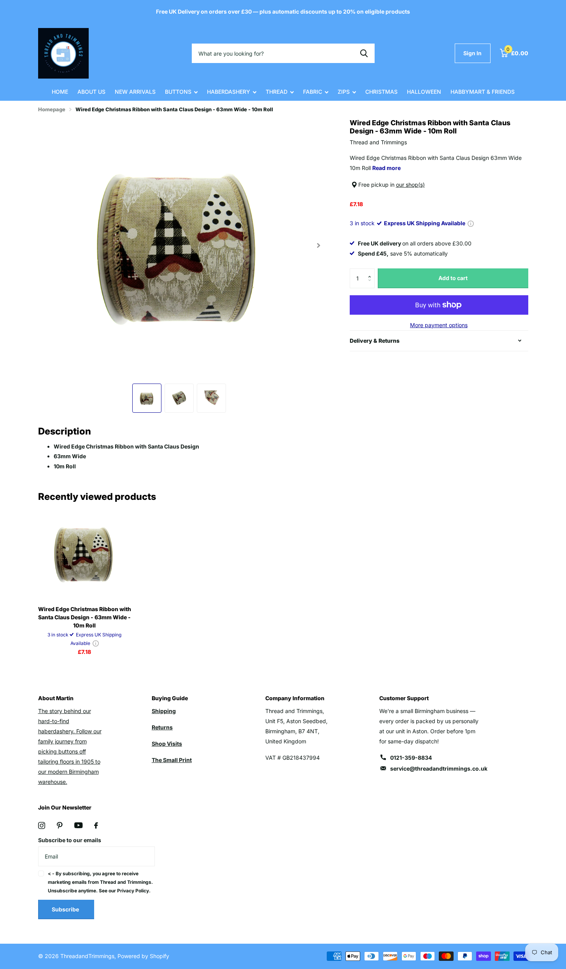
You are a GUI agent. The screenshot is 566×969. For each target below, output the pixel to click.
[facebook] (96, 825)
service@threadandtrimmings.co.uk (438, 768)
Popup (471, 223)
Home (60, 91)
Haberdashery (228, 91)
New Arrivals (135, 91)
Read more (386, 168)
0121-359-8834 (411, 757)
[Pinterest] (60, 825)
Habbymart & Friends (482, 91)
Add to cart (453, 278)
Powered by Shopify (143, 956)
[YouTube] (78, 825)
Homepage (51, 109)
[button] (372, 271)
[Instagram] (41, 825)
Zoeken (364, 53)
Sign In (472, 53)
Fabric (312, 91)
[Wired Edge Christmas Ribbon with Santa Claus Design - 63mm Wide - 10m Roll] (84, 553)
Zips (344, 91)
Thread (276, 91)
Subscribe (66, 909)
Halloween (424, 91)
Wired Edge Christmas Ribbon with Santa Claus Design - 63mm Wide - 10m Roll (84, 617)
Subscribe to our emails (69, 840)
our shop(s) (410, 184)
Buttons (178, 91)
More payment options (439, 325)
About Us (91, 91)
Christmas (381, 91)
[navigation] (146, 398)
